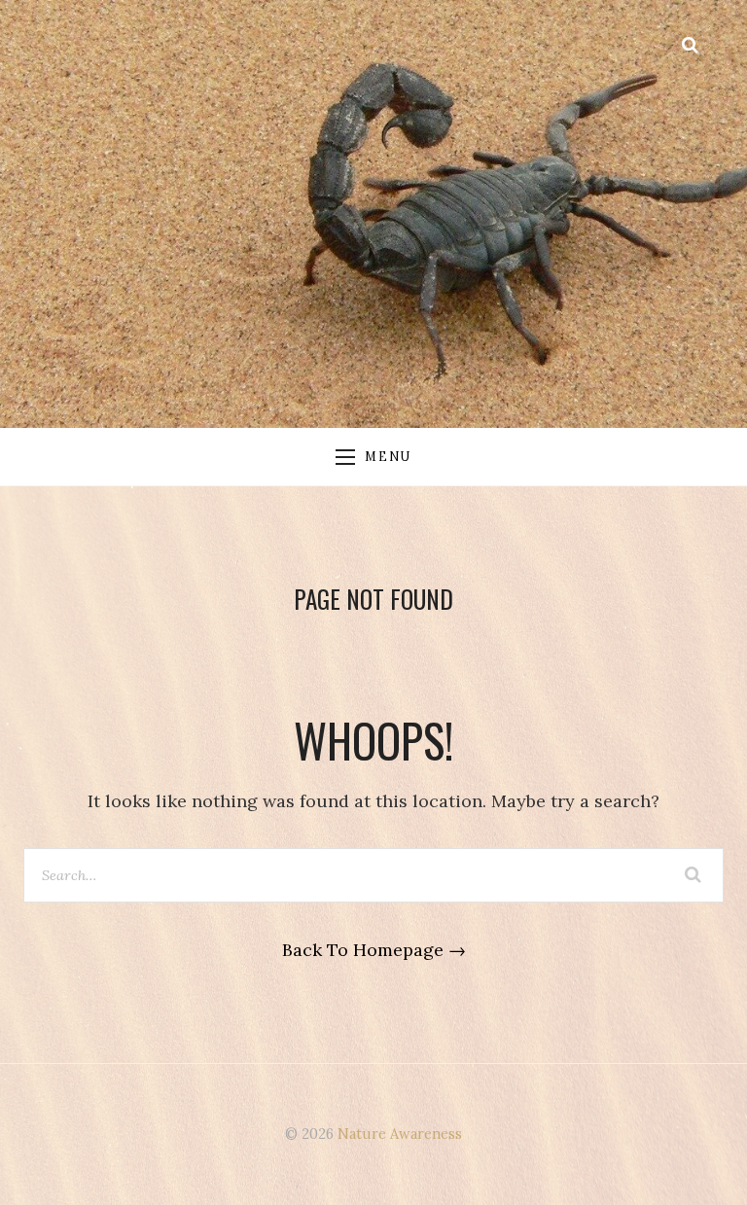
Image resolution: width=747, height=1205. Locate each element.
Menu (387, 456)
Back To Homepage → (374, 950)
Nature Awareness (400, 1134)
